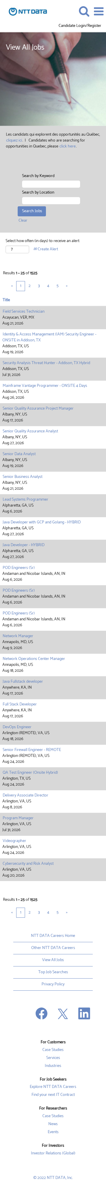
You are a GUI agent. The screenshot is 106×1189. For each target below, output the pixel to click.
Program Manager (18, 818)
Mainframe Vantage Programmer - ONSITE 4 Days (45, 385)
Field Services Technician (23, 311)
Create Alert (47, 249)
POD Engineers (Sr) (19, 568)
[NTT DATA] (25, 11)
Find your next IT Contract (53, 1095)
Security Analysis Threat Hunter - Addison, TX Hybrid (46, 363)
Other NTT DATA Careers (53, 948)
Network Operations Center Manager (34, 659)
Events (53, 1132)
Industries (53, 1066)
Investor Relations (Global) (53, 1153)
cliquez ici (14, 140)
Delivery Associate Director (25, 795)
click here (67, 146)
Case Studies (53, 1050)
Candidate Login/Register (80, 26)
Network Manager (18, 636)
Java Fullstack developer (23, 681)
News (53, 1124)
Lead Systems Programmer (25, 499)
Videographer (14, 841)
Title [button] (6, 300)
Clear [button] (23, 220)
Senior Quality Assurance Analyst (30, 431)
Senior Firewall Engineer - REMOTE (32, 750)
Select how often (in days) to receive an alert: (43, 241)
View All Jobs (53, 960)
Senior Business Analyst (22, 476)
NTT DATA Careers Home (53, 935)
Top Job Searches (53, 972)
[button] (98, 11)
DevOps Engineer (17, 727)
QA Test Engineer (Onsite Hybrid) (30, 772)
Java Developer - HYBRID (23, 545)
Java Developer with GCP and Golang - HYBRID (42, 522)
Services (53, 1058)
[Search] (84, 11)
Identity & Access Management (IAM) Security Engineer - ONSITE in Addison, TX (49, 337)
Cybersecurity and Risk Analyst (28, 863)
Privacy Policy (53, 984)
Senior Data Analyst (19, 454)
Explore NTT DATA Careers (53, 1087)
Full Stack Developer (20, 704)
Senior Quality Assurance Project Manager (38, 408)
